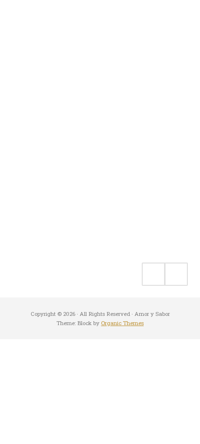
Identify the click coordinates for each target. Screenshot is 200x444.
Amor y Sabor (41, 82)
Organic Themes (122, 323)
